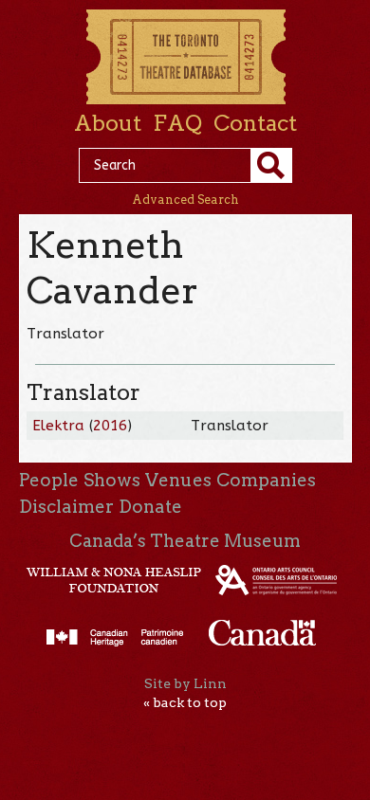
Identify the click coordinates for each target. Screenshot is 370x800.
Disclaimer (66, 507)
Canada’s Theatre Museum (185, 541)
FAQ (177, 123)
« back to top (185, 702)
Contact (255, 123)
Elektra (58, 425)
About (107, 123)
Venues (178, 480)
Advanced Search (185, 199)
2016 (110, 425)
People (49, 480)
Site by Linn (185, 683)
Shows (111, 480)
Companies (266, 480)
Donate (150, 507)
